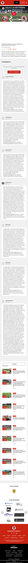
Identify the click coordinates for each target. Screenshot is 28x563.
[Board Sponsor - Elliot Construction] (9, 520)
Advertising (20, 550)
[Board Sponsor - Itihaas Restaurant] (19, 520)
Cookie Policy (9, 555)
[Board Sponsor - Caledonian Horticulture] (19, 510)
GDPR (20, 552)
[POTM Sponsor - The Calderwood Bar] (9, 510)
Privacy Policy (19, 554)
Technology (14, 552)
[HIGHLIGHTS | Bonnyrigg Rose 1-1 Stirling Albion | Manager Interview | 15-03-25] (6, 472)
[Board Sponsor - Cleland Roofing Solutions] (9, 515)
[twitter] (14, 533)
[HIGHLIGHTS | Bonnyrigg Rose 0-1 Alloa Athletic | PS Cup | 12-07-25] (6, 371)
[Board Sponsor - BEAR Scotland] (19, 504)
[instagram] (16, 533)
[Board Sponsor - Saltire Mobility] (9, 504)
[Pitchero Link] (14, 548)
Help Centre (8, 550)
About (14, 550)
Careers (8, 552)
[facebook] (11, 533)
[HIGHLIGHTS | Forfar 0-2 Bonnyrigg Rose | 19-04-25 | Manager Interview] (6, 427)
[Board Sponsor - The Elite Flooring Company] (19, 515)
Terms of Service (10, 554)
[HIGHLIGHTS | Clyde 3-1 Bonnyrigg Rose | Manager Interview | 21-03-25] (6, 450)
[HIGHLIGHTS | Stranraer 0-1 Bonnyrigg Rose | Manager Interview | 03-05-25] (6, 395)
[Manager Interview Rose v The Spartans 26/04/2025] (6, 418)
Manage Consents (18, 555)
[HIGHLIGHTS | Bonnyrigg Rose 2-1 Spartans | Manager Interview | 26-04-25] (6, 406)
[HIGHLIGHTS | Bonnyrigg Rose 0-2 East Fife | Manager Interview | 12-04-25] (6, 438)
